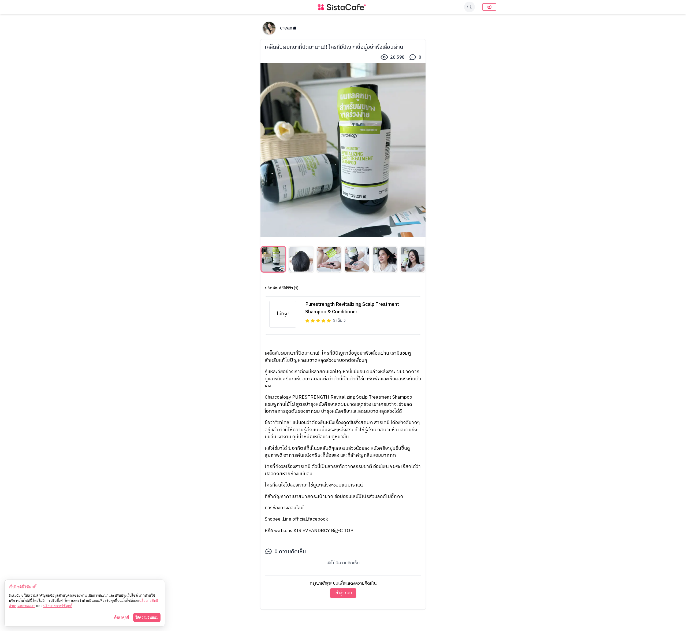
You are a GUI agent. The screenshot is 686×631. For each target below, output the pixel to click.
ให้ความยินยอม (146, 617)
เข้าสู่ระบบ (343, 593)
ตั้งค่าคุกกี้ (121, 617)
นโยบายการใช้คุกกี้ (57, 605)
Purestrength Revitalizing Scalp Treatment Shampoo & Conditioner (352, 308)
